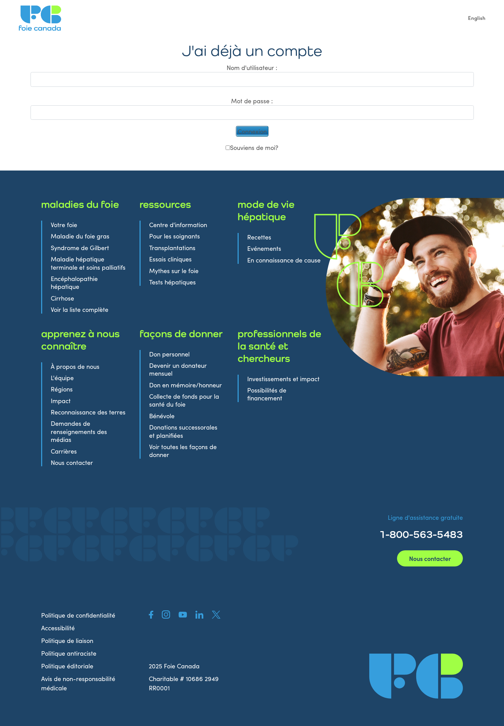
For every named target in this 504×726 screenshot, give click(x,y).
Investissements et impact (283, 378)
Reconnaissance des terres (88, 412)
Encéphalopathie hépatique (74, 282)
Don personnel (169, 354)
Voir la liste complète (79, 309)
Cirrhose (62, 298)
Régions (62, 389)
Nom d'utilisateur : (252, 67)
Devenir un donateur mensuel (178, 369)
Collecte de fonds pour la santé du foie (184, 400)
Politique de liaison (67, 640)
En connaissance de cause (284, 260)
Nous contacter (72, 462)
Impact (61, 400)
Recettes (259, 237)
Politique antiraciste (68, 653)
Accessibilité (58, 627)
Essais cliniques (170, 259)
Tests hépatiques (172, 282)
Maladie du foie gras (80, 236)
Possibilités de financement (266, 394)
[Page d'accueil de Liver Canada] (416, 676)
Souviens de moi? (254, 147)
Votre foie (64, 224)
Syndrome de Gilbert (80, 247)
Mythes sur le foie (174, 270)
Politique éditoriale (67, 665)
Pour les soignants (174, 236)
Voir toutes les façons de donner (183, 450)
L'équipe (62, 377)
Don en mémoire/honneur (185, 384)
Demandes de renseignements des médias (79, 431)
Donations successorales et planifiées (183, 431)
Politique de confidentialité (78, 615)
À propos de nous (75, 366)
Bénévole (162, 415)
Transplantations (172, 247)
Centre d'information (178, 224)
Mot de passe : (252, 100)
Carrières (64, 451)
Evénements (264, 248)
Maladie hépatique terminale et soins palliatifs (88, 263)
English (476, 17)
